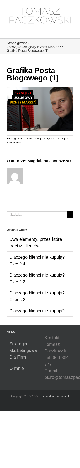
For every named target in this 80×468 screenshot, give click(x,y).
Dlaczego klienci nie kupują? (37, 310)
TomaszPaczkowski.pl (54, 396)
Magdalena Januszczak (24, 138)
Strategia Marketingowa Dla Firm (21, 350)
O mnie (16, 368)
